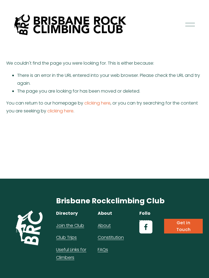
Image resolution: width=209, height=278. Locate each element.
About (104, 225)
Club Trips (66, 237)
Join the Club (70, 225)
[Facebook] (145, 226)
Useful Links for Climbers (71, 254)
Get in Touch (183, 226)
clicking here (97, 103)
